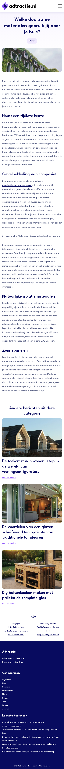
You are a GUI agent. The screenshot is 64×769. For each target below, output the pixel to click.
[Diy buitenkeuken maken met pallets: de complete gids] (32, 569)
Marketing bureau (48, 624)
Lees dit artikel (9, 478)
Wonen (32, 41)
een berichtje (17, 662)
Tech (4, 702)
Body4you (16, 624)
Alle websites (44, 766)
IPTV (48, 631)
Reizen (5, 698)
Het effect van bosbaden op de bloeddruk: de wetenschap (28, 752)
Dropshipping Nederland (48, 635)
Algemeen (6, 680)
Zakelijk (5, 709)
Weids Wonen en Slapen (48, 627)
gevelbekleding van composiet (17, 185)
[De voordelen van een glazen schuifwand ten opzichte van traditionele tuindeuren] (32, 503)
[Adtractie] (24, 6)
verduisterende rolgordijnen (16, 631)
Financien (6, 687)
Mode (4, 694)
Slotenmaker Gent (16, 635)
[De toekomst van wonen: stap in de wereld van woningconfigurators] (32, 437)
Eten (4, 683)
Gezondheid (7, 691)
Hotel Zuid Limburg (16, 627)
